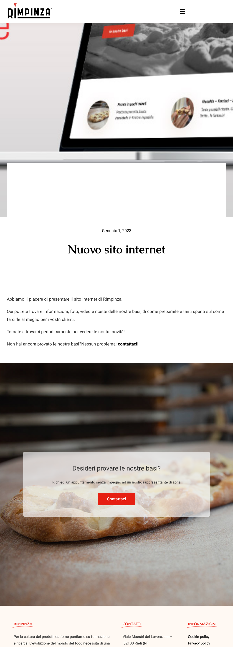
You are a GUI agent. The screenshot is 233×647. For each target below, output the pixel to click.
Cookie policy (199, 636)
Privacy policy (199, 643)
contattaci (127, 344)
